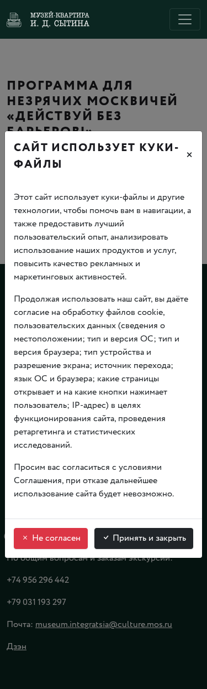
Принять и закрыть (148, 538)
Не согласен (55, 538)
